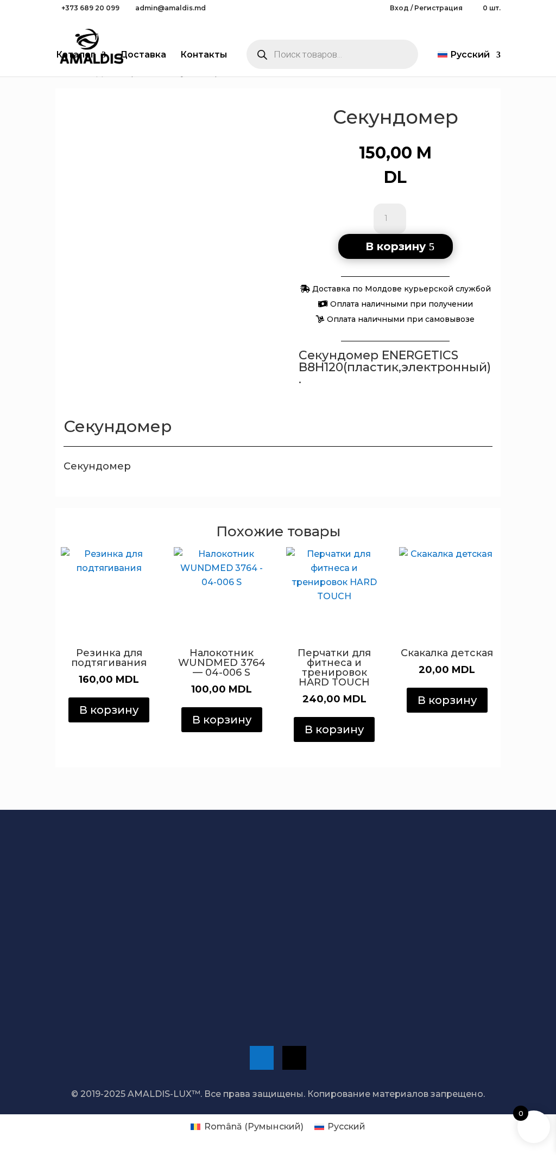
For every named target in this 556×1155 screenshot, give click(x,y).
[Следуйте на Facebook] (262, 1058)
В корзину (395, 246)
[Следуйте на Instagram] (294, 1058)
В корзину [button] (108, 709)
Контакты (203, 55)
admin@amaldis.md (424, 958)
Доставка (143, 55)
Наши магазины (317, 1001)
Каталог (75, 55)
